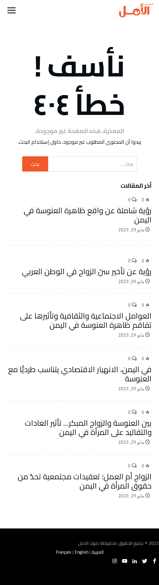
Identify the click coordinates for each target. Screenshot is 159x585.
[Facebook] (154, 561)
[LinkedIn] (134, 561)
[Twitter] (144, 561)
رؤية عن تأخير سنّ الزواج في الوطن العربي (87, 271)
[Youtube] (124, 561)
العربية (98, 552)
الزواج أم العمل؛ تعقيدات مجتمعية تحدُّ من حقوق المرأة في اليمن (85, 481)
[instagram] (114, 561)
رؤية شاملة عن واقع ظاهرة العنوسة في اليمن (88, 215)
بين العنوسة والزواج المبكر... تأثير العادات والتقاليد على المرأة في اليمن (88, 427)
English (81, 552)
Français (63, 552)
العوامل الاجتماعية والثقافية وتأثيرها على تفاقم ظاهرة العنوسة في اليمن (86, 320)
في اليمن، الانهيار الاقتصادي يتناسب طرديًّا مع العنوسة (80, 374)
